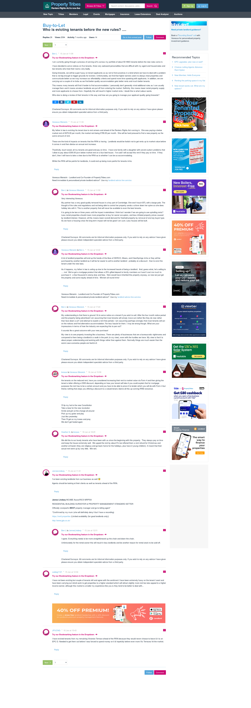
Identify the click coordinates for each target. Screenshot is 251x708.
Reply (56, 169)
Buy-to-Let (54, 25)
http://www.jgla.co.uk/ (61, 520)
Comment (160, 37)
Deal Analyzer (162, 14)
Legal (85, 14)
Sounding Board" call (187, 35)
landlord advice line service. (120, 180)
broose (64, 372)
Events (96, 14)
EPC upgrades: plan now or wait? (189, 61)
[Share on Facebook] (62, 102)
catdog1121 (57, 572)
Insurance (124, 14)
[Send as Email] (55, 102)
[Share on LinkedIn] (80, 102)
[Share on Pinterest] (74, 102)
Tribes (61, 14)
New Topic (48, 14)
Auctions (178, 14)
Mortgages (110, 14)
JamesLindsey (58, 470)
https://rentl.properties (61, 516)
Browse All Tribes (94, 6)
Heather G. (66, 432)
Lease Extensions (143, 14)
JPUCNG (56, 630)
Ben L (55, 53)
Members (73, 14)
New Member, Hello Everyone (187, 75)
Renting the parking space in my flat (190, 80)
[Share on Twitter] (68, 102)
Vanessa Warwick (60, 122)
